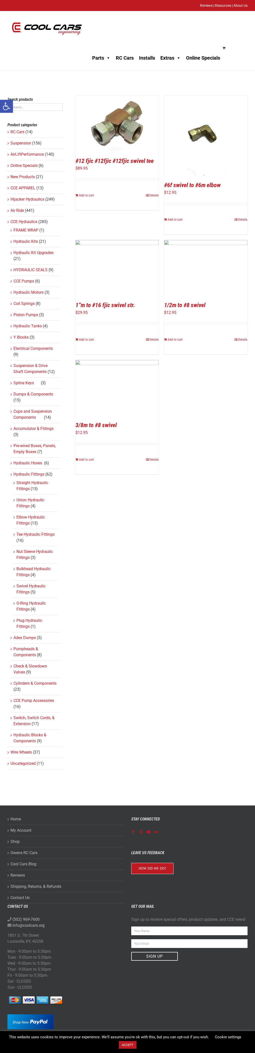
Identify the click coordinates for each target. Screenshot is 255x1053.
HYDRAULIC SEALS (30, 269)
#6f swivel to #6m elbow (192, 185)
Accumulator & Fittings (34, 428)
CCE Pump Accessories (33, 700)
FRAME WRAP (25, 230)
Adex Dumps (24, 637)
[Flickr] (156, 832)
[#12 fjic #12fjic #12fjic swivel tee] (117, 123)
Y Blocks (21, 337)
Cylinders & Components (35, 683)
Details (154, 195)
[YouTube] (149, 832)
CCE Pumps (23, 281)
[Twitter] (141, 832)
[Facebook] (133, 832)
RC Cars (125, 58)
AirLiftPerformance (27, 154)
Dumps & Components (33, 394)
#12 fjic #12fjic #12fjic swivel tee (114, 160)
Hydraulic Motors (28, 292)
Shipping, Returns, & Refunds (35, 886)
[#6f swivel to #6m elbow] (205, 136)
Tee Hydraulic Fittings (35, 534)
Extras (167, 58)
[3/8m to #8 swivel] (117, 388)
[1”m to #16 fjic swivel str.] (117, 268)
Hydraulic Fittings (28, 474)
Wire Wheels (21, 752)
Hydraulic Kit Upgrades (33, 252)
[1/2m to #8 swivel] (205, 268)
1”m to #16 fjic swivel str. (105, 305)
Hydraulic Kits (25, 241)
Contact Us (20, 897)
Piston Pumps (25, 314)
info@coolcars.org (28, 925)
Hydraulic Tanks (27, 326)
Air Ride (17, 210)
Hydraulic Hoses (28, 463)
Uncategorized (23, 763)
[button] (6, 106)
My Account (20, 830)
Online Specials (203, 58)
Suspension (20, 143)
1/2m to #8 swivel (184, 305)
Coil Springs (24, 303)
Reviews (17, 875)
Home (15, 819)
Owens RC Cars (23, 852)
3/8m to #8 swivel (96, 425)
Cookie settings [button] (228, 1037)
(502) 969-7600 (26, 919)
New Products (22, 176)
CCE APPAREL (22, 188)
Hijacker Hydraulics (27, 199)
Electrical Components (33, 348)
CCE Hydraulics (23, 221)
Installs (147, 58)
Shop (15, 841)
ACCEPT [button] (127, 1045)
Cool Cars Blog (23, 864)
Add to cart (86, 195)
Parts (98, 58)
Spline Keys (26, 383)
